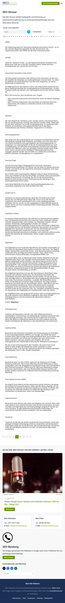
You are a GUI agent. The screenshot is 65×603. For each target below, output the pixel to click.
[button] (61, 3)
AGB (24, 598)
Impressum (31, 598)
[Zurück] (3, 436)
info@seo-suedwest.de (18, 526)
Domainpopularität (12, 135)
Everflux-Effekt (10, 328)
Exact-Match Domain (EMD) (15, 379)
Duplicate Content (12, 213)
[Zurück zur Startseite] (10, 3)
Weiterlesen (9, 509)
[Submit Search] (33, 574)
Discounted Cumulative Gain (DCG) (18, 73)
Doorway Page (10, 160)
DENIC (7, 42)
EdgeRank (9, 243)
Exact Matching (11, 357)
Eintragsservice (11, 309)
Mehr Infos (56, 588)
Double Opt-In (10, 193)
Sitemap (40, 598)
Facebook (8, 417)
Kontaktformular (56, 591)
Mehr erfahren (8, 557)
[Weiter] (30, 436)
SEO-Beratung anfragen (50, 3)
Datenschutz (16, 598)
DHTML (8, 58)
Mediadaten (49, 598)
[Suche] (28, 32)
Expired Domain (11, 398)
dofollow (8, 116)
